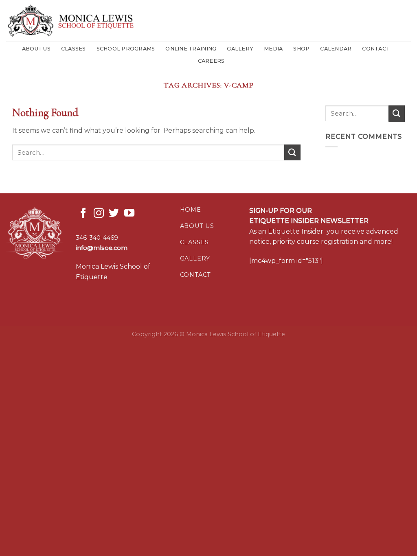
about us (197, 226)
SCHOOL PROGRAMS (126, 49)
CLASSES (73, 49)
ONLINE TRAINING (190, 49)
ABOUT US (36, 49)
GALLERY (240, 49)
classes (194, 242)
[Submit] (292, 152)
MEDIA (273, 49)
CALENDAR (335, 49)
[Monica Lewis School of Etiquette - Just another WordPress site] (75, 20)
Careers (211, 61)
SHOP (301, 49)
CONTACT (376, 49)
